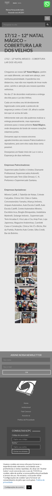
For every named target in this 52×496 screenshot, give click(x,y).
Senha (15, 443)
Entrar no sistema (21, 451)
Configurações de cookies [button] (14, 487)
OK (26, 372)
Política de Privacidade (26, 420)
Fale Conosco (26, 411)
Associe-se (26, 416)
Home (26, 403)
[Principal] (13, 2)
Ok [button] (29, 487)
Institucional (26, 407)
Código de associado (20, 435)
